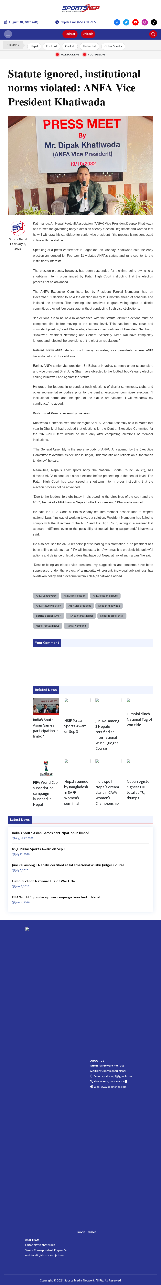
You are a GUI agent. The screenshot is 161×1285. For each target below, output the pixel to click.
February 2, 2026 (18, 246)
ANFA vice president (80, 606)
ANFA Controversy (46, 596)
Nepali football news (47, 625)
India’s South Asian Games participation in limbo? (46, 728)
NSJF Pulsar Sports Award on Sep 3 (75, 726)
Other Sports (113, 46)
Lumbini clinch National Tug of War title (139, 719)
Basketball (89, 46)
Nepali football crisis (111, 616)
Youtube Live (96, 55)
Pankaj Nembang (76, 625)
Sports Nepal (18, 239)
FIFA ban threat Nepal (81, 616)
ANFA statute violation (48, 606)
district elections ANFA (48, 616)
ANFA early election (74, 596)
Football (51, 46)
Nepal (34, 46)
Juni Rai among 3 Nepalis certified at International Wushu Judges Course (107, 735)
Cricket (70, 46)
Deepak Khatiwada (109, 606)
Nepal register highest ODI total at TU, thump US (139, 789)
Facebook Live (70, 55)
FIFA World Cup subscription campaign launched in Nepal (45, 793)
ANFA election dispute (105, 596)
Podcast (70, 34)
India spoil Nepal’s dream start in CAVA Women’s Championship (107, 792)
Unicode (88, 34)
